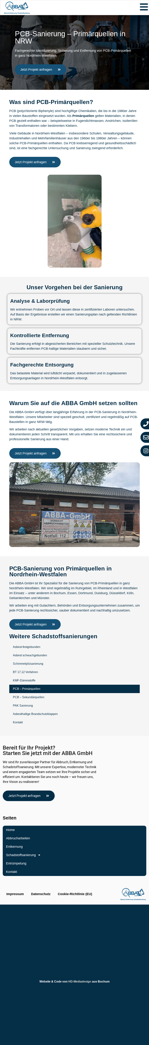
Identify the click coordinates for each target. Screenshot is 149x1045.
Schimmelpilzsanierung (28, 663)
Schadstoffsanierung (21, 855)
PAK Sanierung (23, 705)
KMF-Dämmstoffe (24, 680)
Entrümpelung (16, 863)
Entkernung (14, 846)
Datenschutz (41, 894)
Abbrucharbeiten (18, 838)
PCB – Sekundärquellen (28, 697)
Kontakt (18, 722)
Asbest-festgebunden (26, 646)
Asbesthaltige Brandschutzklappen (35, 713)
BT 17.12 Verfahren (25, 672)
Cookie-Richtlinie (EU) (75, 894)
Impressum (15, 894)
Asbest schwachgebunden (30, 655)
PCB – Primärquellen (26, 688)
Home (10, 830)
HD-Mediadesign (79, 981)
